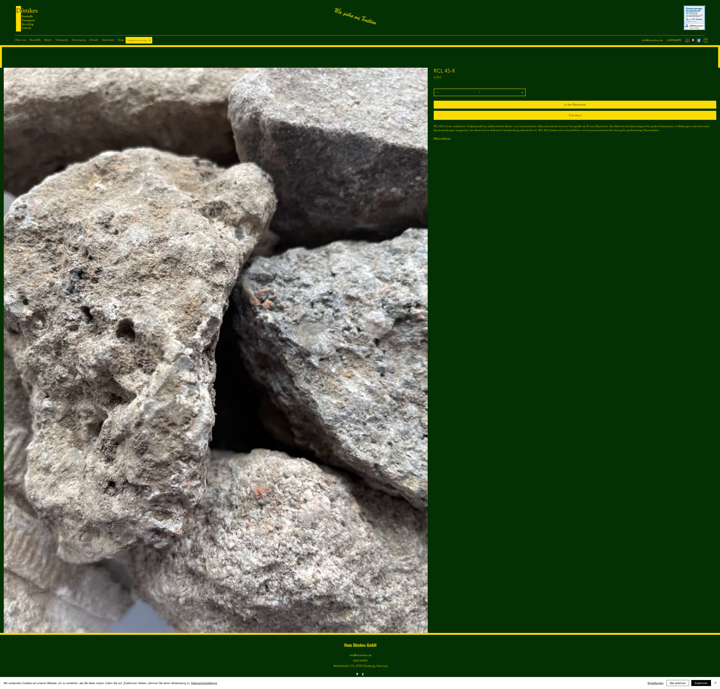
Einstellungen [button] (656, 683)
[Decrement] (437, 92)
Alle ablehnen (678, 683)
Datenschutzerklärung (204, 683)
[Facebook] (698, 40)
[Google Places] (693, 40)
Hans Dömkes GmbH (360, 645)
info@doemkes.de (652, 40)
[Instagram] (687, 40)
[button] (20, 40)
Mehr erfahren (442, 138)
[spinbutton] (479, 92)
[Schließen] (715, 683)
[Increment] (522, 92)
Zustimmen (701, 683)
